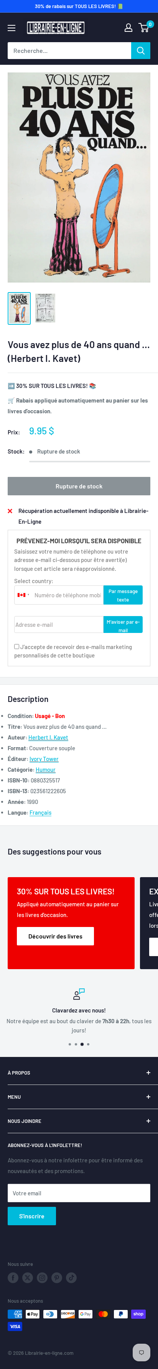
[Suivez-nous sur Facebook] (13, 1277)
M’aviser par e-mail (123, 625)
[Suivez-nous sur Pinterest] (56, 1277)
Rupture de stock (79, 486)
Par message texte (123, 595)
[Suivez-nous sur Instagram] (42, 1277)
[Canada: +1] (23, 595)
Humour (46, 769)
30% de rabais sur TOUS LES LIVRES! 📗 (79, 6)
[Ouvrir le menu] (11, 28)
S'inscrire (31, 1215)
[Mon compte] (128, 27)
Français (40, 812)
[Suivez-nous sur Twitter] (27, 1277)
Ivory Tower (44, 758)
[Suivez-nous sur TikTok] (71, 1277)
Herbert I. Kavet (48, 737)
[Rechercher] (140, 50)
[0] (144, 27)
